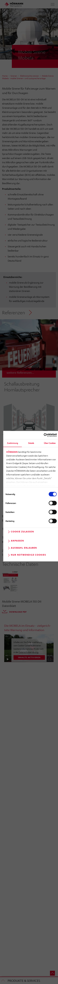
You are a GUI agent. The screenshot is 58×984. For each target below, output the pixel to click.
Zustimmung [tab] (12, 443)
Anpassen (17, 540)
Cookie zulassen (22, 531)
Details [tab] (31, 443)
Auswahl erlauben (24, 547)
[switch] (53, 503)
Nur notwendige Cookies (28, 554)
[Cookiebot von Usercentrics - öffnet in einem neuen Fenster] (44, 435)
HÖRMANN (12, 451)
